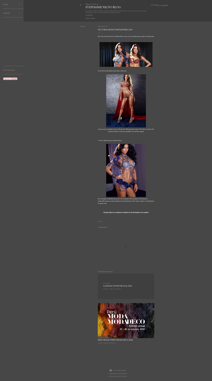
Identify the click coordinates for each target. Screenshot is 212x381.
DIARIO (92, 18)
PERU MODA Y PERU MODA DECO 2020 (115, 340)
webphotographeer (122, 373)
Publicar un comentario (115, 289)
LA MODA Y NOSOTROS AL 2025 (117, 286)
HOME (88, 18)
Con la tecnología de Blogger (119, 370)
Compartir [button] (82, 26)
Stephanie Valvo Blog (103, 7)
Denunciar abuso (9, 70)
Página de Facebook (92, 4)
